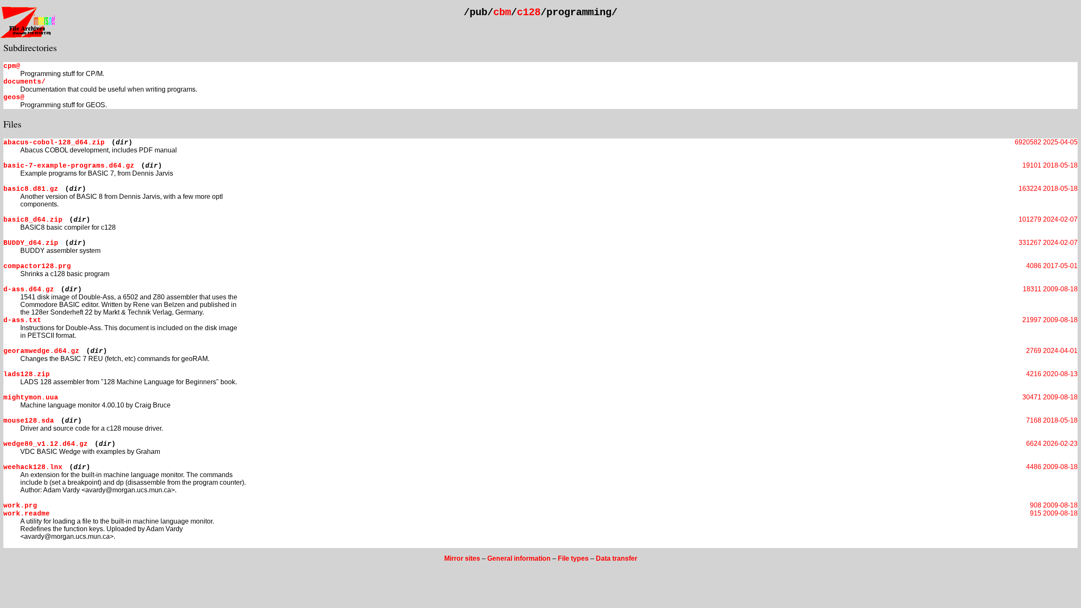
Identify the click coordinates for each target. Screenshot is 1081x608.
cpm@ (11, 66)
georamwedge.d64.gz (41, 351)
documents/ (24, 82)
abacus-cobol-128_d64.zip (54, 143)
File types (573, 558)
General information (519, 558)
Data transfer (616, 558)
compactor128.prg (37, 266)
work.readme (26, 514)
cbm (502, 12)
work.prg (20, 506)
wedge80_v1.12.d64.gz (45, 444)
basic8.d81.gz (30, 189)
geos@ (13, 97)
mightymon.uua (30, 398)
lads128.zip (26, 374)
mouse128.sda (28, 421)
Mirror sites (462, 558)
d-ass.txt (22, 320)
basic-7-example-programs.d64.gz (68, 166)
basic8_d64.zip (32, 220)
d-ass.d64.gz (28, 289)
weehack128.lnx (32, 467)
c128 (528, 12)
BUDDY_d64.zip (30, 243)
